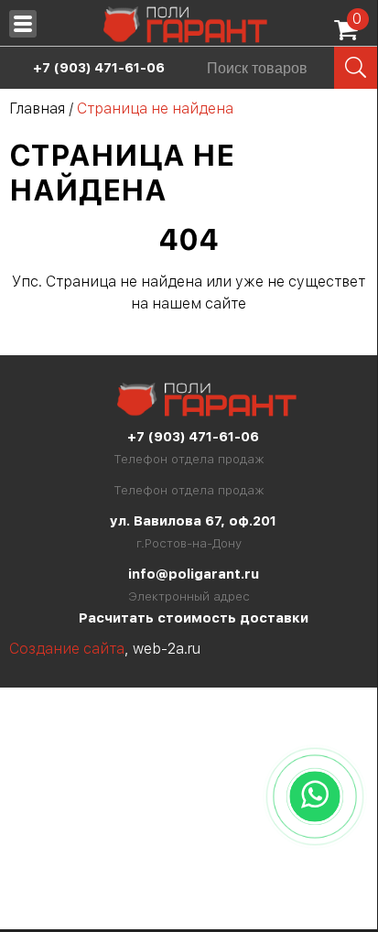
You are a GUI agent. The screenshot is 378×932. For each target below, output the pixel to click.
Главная (37, 108)
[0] (350, 36)
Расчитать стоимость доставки (193, 618)
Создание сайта (66, 648)
